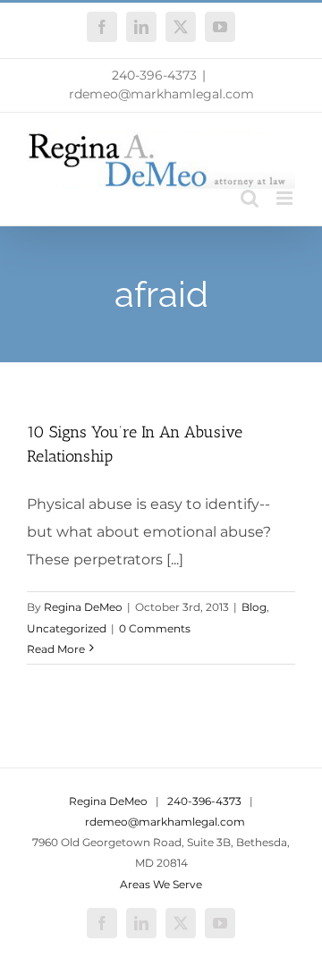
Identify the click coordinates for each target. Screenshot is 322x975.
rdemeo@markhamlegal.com (161, 94)
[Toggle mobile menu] (285, 198)
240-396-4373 (154, 75)
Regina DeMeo (83, 607)
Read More (56, 649)
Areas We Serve (161, 884)
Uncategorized (66, 628)
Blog (254, 607)
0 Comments (155, 628)
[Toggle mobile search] (249, 198)
